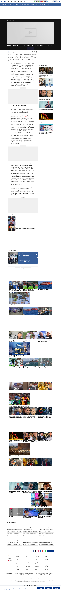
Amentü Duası (41, 574)
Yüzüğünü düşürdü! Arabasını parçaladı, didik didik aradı (29, 533)
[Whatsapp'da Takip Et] (45, 551)
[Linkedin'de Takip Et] (40, 551)
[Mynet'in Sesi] (43, 1)
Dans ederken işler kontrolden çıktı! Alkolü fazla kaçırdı (14, 533)
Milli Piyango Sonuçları (48, 560)
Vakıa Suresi (11, 574)
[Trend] (47, 1)
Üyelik (27, 578)
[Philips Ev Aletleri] (45, 1)
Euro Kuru (36, 565)
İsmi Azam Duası (29, 574)
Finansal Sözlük (37, 557)
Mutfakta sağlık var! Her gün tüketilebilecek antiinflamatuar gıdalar (46, 537)
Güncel (8, 4)
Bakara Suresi (17, 574)
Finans (17, 557)
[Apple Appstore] (10, 558)
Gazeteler (27, 563)
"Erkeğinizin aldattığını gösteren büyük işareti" (29, 525)
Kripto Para (37, 560)
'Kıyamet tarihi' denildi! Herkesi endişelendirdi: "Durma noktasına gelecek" (14, 542)
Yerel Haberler (18, 569)
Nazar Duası (46, 569)
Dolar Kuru (36, 563)
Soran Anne (46, 557)
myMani (27, 569)
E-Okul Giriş (46, 562)
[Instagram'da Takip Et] (38, 551)
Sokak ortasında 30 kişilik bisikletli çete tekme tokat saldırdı (29, 527)
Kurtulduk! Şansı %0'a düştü (27, 529)
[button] (1, 1)
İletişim (22, 578)
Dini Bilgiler (44, 4)
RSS (38, 578)
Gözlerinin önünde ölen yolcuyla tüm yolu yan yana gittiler (30, 540)
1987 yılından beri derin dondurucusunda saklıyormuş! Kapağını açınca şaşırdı (14, 527)
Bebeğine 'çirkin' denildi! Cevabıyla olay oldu (30, 537)
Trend (17, 563)
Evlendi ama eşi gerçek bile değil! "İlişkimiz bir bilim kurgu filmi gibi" (14, 544)
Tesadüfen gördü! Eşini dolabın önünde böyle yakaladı (45, 529)
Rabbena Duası (35, 574)
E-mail (27, 565)
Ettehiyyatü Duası (22, 574)
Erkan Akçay (22, 268)
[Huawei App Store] (10, 561)
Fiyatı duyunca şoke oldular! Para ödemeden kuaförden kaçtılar (30, 531)
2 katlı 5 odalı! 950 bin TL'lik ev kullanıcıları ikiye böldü (46, 525)
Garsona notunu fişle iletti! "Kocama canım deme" (14, 529)
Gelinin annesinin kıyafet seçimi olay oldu (14, 531)
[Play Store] (10, 555)
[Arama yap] (50, 1)
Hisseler (36, 559)
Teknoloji (39, 4)
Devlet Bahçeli (25, 116)
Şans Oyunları (28, 566)
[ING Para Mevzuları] (41, 1)
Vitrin (26, 559)
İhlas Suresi (51, 573)
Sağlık (20, 4)
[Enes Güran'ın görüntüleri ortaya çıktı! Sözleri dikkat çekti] (46, 70)
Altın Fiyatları (37, 562)
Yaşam (17, 4)
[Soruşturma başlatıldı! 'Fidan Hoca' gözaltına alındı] (46, 82)
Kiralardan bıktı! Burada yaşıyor (44, 535)
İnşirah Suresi (46, 573)
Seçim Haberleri (28, 560)
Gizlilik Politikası (31, 578)
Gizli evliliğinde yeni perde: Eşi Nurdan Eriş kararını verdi (46, 110)
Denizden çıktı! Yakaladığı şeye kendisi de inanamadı (46, 527)
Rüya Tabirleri (37, 566)
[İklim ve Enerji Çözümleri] (37, 1)
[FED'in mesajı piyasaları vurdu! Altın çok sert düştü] (46, 116)
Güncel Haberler (27, 573)
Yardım (25, 578)
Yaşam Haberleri (40, 573)
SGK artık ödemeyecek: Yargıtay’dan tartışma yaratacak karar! (14, 525)
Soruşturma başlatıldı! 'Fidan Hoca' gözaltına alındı (45, 87)
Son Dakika (28, 4)
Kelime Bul (46, 556)
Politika (11, 4)
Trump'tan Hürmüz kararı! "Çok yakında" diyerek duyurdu (15, 573)
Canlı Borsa (37, 556)
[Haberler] (7, 20)
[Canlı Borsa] (35, 1)
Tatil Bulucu (46, 559)
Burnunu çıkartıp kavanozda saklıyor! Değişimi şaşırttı (13, 535)
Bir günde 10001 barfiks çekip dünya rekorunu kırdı (13, 537)
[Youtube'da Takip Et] (43, 551)
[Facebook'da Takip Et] (33, 551)
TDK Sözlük (46, 566)
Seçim (48, 4)
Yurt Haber (24, 4)
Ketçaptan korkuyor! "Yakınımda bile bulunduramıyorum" (29, 544)
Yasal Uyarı (36, 578)
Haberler (17, 556)
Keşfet (36, 569)
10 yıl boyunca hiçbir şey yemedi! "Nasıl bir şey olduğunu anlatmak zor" (30, 542)
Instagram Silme (47, 565)
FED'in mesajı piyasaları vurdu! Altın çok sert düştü (45, 121)
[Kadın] (39, 1)
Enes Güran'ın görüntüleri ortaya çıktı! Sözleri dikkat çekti (45, 76)
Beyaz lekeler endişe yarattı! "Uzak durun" (46, 533)
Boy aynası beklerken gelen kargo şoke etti (46, 544)
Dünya (14, 4)
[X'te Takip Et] (35, 551)
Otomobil (32, 4)
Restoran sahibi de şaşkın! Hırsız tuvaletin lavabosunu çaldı (46, 542)
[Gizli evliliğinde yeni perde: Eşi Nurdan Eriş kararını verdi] (46, 104)
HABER (2, 4)
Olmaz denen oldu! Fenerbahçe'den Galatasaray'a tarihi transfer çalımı (45, 99)
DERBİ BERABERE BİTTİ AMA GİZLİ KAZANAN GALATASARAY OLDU (44, 540)
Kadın (17, 560)
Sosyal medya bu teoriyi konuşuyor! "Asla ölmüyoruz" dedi (30, 535)
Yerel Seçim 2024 (29, 575)
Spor (17, 566)
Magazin (17, 562)
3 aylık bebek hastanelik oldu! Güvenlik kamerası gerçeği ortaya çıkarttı (45, 531)
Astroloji (27, 557)
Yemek (17, 559)
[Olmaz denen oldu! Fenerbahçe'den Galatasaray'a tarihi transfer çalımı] (46, 93)
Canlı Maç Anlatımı (28, 562)
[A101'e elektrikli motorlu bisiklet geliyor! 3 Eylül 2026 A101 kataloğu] (46, 127)
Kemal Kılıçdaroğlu (28, 268)
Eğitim (36, 4)
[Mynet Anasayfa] (4, 1)
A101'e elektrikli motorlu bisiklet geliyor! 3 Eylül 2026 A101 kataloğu (46, 133)
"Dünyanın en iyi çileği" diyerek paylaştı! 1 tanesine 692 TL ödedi (14, 540)
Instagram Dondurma (48, 563)
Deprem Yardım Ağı (47, 574)
